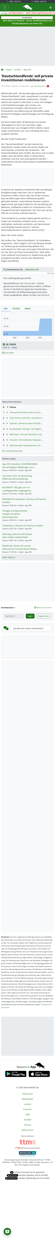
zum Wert (9, 352)
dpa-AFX (27, 69)
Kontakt (27, 1119)
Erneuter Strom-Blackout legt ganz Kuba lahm (31, 440)
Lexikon (27, 1104)
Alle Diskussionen (14, 451)
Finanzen (27, 1109)
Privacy (27, 1124)
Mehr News (8, 557)
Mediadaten (27, 1099)
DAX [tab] (6, 308)
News (9, 69)
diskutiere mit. (32, 269)
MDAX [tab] (27, 308)
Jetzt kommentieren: (38, 86)
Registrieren (44, 616)
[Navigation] (4, 7)
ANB (28, 1114)
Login (30, 616)
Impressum (27, 1093)
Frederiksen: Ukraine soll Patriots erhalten (22, 525)
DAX (15, 1)
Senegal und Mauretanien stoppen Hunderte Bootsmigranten (14, 513)
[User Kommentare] (7, 1231)
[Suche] (50, 7)
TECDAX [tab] (16, 308)
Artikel (18, 69)
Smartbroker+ (30, 283)
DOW (40, 1)
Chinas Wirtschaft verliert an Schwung (27, 412)
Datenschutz (27, 1130)
